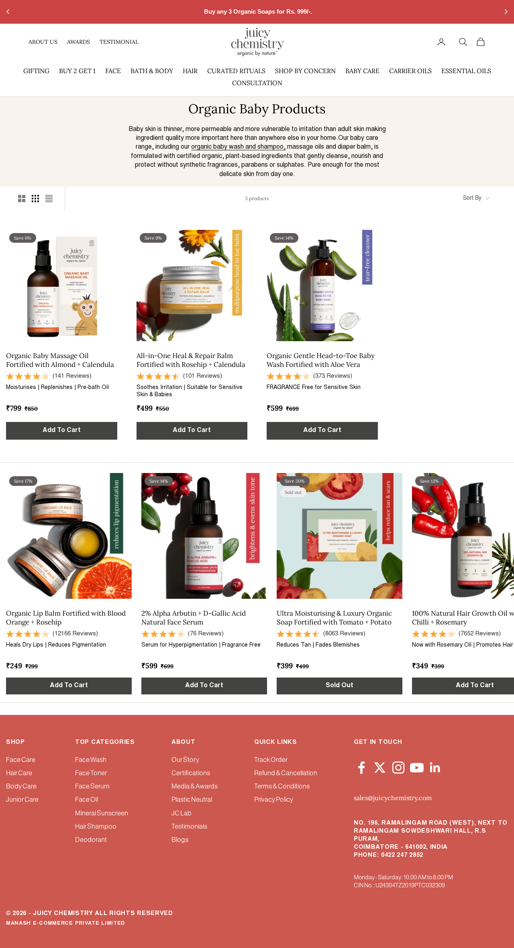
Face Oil (86, 800)
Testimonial (119, 41)
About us (43, 41)
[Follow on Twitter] (380, 766)
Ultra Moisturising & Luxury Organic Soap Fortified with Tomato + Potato (334, 618)
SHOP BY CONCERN (305, 71)
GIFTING (36, 71)
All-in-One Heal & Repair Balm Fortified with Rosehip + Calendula (191, 360)
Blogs (179, 840)
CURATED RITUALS (236, 71)
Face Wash (90, 760)
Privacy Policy (273, 800)
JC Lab (181, 814)
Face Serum (92, 787)
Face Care (20, 760)
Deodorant (91, 840)
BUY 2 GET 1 (77, 71)
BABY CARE (362, 71)
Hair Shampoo (95, 827)
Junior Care (22, 800)
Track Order (271, 760)
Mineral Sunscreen (101, 814)
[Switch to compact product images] (49, 198)
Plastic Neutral (191, 800)
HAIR (190, 71)
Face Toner (91, 773)
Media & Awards (194, 787)
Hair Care (19, 773)
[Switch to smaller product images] (35, 198)
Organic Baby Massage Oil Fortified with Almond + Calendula (60, 360)
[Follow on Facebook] (361, 766)
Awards (78, 41)
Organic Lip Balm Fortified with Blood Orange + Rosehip (66, 618)
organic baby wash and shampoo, (238, 147)
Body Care (21, 787)
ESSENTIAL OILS (466, 71)
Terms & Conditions (282, 787)
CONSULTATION (257, 83)
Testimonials (189, 827)
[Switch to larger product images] (21, 198)
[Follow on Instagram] (398, 766)
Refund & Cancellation (285, 773)
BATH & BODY (152, 71)
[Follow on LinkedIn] (435, 766)
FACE (113, 71)
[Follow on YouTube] (416, 766)
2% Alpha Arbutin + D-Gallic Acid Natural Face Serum (193, 618)
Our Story (185, 760)
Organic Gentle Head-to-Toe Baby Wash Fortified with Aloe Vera (321, 360)
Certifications (190, 773)
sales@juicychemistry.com (393, 798)
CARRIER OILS (410, 71)
